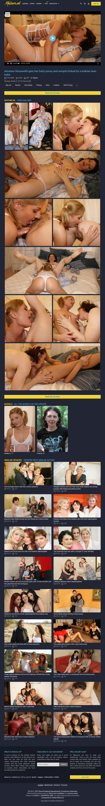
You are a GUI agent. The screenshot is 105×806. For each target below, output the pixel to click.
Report (35, 78)
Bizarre (17, 85)
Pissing (39, 85)
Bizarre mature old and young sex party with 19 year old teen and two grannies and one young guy (27, 583)
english (40, 785)
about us (7, 777)
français (64, 785)
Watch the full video (52, 93)
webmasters (48, 777)
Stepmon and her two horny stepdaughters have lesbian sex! (26, 614)
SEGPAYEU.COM (47, 795)
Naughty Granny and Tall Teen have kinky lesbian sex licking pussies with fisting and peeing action (75, 488)
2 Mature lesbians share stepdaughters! (68, 582)
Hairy (48, 85)
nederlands (48, 785)
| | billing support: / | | (31, 777)
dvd (46, 4)
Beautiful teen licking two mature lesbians (19, 737)
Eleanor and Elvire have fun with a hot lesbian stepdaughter (25, 551)
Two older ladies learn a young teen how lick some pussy (74, 674)
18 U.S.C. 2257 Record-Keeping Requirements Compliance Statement (52, 791)
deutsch (57, 785)
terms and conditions (56, 793)
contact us (15, 777)
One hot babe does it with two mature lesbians (21, 487)
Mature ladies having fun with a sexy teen (19, 707)
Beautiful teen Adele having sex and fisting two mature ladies (26, 519)
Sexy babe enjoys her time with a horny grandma (21, 644)
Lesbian (56, 85)
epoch (34, 777)
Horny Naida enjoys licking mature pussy (68, 614)
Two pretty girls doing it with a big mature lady (70, 644)
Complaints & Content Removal (52, 798)
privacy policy (73, 793)
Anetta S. (7, 453)
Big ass (8, 85)
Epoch (36, 795)
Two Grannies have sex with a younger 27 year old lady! (74, 551)
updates (25, 4)
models (38, 4)
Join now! (85, 777)
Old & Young (67, 85)
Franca (39, 453)
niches (32, 4)
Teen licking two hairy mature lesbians (67, 707)
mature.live (54, 4)
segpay (40, 777)
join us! (96, 4)
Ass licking (28, 85)
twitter (56, 777)
